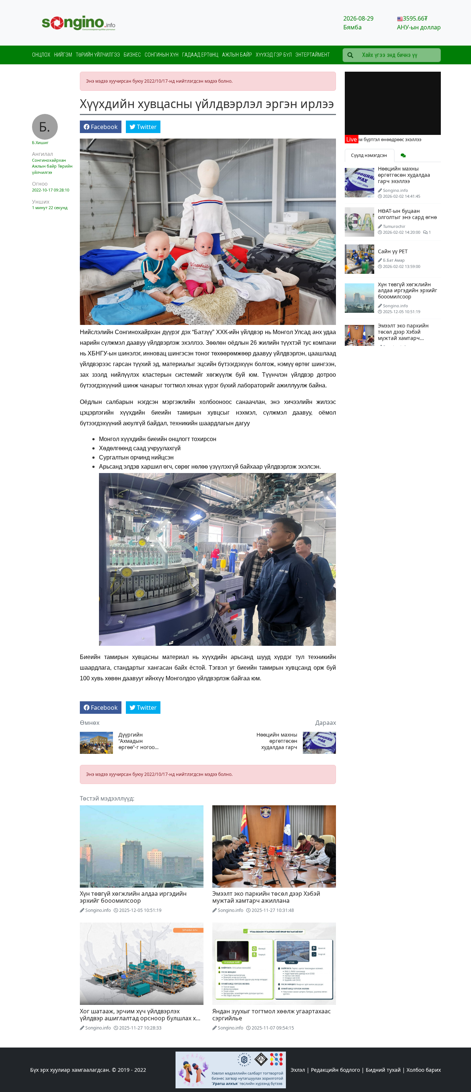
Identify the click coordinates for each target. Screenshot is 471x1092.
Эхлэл (298, 1069)
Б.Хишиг (40, 142)
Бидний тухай (383, 1069)
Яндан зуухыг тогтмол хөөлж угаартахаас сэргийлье (271, 1014)
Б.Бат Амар (394, 260)
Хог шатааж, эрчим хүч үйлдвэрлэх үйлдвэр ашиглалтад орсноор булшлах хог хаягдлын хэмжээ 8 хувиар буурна (141, 1018)
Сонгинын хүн (161, 55)
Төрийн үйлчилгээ (98, 55)
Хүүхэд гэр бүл (274, 55)
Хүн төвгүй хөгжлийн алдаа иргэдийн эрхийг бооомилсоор (133, 897)
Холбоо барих (424, 1069)
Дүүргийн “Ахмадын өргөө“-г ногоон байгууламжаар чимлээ (138, 741)
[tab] (403, 155)
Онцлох (41, 55)
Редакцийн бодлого (335, 1069)
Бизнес (132, 55)
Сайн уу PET (393, 251)
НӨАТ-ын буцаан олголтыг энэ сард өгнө (407, 214)
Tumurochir (394, 226)
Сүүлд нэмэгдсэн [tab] (369, 155)
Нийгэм (63, 55)
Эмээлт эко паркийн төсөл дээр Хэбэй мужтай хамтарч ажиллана (266, 897)
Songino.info (98, 910)
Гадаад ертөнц (200, 55)
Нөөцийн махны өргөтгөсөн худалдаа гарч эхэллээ (276, 741)
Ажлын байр (237, 55)
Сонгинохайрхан (49, 160)
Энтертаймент (312, 55)
